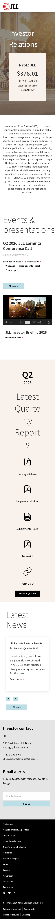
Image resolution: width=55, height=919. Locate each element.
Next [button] (15, 699)
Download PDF (14, 337)
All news (17, 707)
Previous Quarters (27, 593)
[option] (26, 257)
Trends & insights (11, 858)
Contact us (8, 881)
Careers (6, 870)
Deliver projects (10, 835)
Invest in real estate (12, 841)
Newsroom (8, 875)
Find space (8, 824)
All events (13, 286)
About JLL (7, 864)
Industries (7, 852)
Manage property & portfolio (16, 829)
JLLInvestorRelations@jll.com (19, 758)
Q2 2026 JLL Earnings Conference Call (22, 245)
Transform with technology (15, 847)
